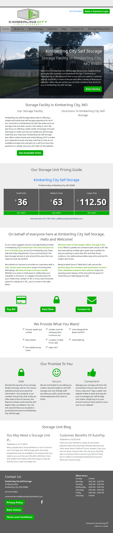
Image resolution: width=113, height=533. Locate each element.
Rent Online (93, 89)
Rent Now (48, 309)
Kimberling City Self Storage (56, 179)
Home (5, 29)
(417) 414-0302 (75, 11)
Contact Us (77, 29)
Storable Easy (101, 523)
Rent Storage (35, 29)
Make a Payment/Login (96, 11)
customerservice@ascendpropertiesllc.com (24, 496)
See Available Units (30, 152)
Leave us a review (101, 526)
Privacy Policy (15, 502)
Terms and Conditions (19, 517)
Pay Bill (11, 309)
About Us (19, 29)
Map (64, 29)
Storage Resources (98, 29)
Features (52, 29)
